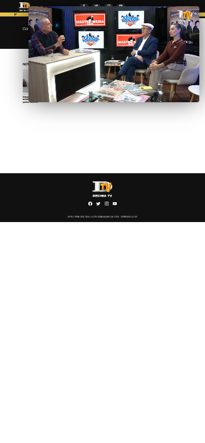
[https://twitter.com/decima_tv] (98, 205)
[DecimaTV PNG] (24, 12)
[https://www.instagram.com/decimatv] (107, 205)
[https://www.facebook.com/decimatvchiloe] (90, 205)
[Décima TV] (16, 16)
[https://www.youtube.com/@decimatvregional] (115, 205)
